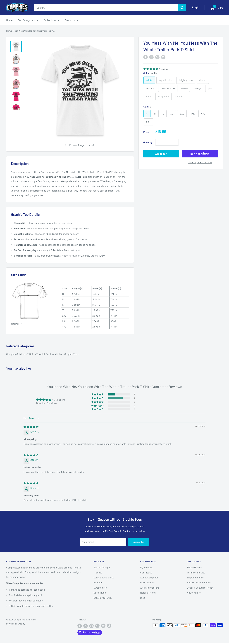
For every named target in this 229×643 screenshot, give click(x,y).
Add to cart (161, 153)
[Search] (182, 7)
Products (70, 20)
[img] (31, 426)
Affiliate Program (149, 587)
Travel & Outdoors (46, 354)
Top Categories (26, 20)
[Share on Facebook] (145, 57)
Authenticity (193, 592)
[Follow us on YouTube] (103, 625)
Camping (11, 354)
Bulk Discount (147, 582)
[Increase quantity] (175, 142)
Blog (142, 597)
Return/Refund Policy (198, 582)
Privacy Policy (194, 567)
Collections (50, 20)
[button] (151, 68)
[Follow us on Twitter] (85, 625)
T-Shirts (31, 354)
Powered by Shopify (15, 623)
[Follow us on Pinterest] (97, 625)
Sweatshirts (100, 587)
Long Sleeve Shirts (103, 577)
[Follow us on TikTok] (109, 625)
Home (9, 20)
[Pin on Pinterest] (151, 57)
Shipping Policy (195, 577)
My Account (146, 567)
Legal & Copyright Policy (200, 587)
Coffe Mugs (99, 592)
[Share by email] (163, 57)
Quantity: (148, 141)
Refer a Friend (148, 592)
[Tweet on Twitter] (157, 57)
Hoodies (98, 582)
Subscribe (138, 541)
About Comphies (149, 577)
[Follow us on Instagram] (91, 625)
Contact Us (146, 572)
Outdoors (21, 354)
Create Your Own (102, 597)
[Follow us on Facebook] (79, 625)
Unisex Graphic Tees (67, 354)
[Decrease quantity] (158, 142)
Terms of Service (196, 572)
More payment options (200, 162)
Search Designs (101, 567)
